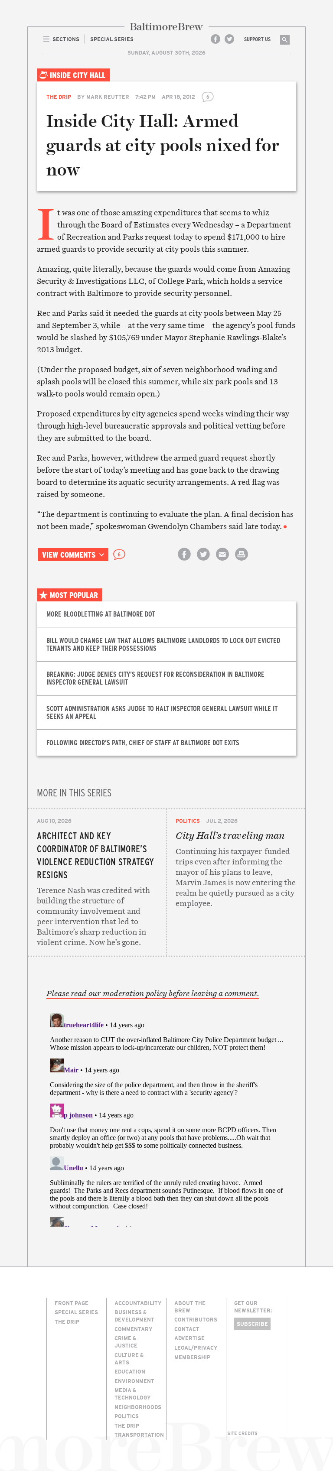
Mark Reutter (107, 96)
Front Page (71, 1302)
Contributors (195, 1319)
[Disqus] (166, 1118)
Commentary (133, 1328)
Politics (188, 820)
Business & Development (134, 1316)
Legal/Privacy (196, 1347)
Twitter (229, 39)
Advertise (189, 1338)
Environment (134, 1380)
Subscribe (252, 1323)
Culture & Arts (129, 1358)
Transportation (139, 1434)
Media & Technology (132, 1394)
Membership (192, 1357)
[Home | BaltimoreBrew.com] (166, 26)
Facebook (215, 39)
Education (129, 1371)
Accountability (138, 1302)
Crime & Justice (125, 1342)
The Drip (58, 96)
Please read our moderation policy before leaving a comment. (152, 993)
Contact (186, 1328)
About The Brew (190, 1306)
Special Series (76, 1312)
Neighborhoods (137, 1406)
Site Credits (242, 1433)
